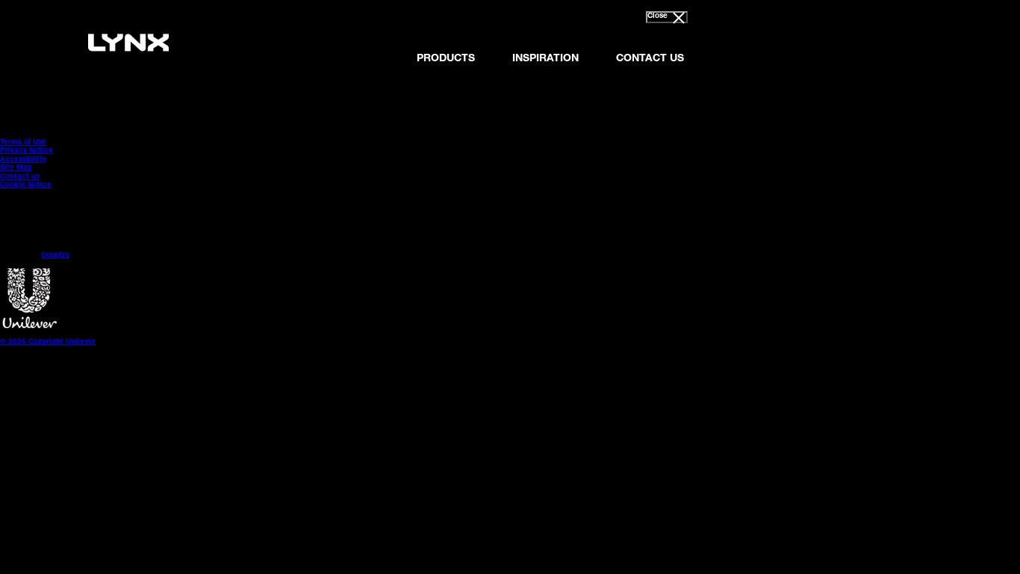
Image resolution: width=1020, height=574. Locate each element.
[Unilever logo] (30, 326)
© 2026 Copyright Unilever (48, 342)
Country (55, 255)
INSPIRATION (545, 59)
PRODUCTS (446, 59)
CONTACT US (650, 59)
